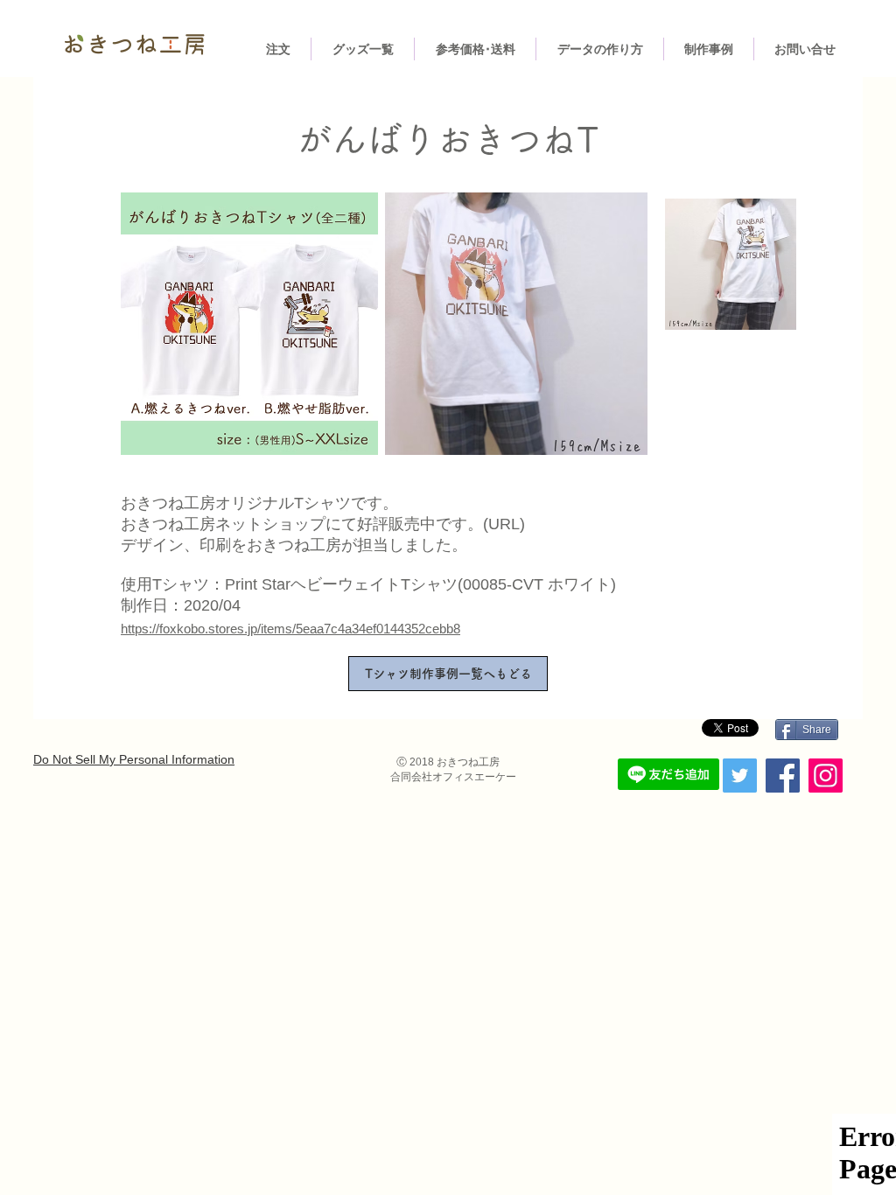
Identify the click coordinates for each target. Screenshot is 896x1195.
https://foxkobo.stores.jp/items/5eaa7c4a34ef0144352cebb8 (290, 628)
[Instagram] (825, 775)
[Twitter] (740, 775)
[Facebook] (783, 775)
